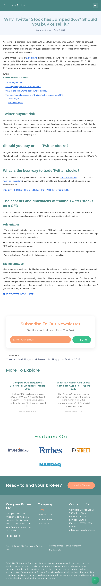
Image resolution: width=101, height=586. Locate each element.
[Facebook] (11, 536)
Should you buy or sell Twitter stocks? (23, 86)
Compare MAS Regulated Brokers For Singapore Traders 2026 (27, 385)
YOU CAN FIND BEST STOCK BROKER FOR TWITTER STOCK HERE (36, 190)
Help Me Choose (81, 485)
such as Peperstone (13, 181)
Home (41, 510)
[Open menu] (95, 5)
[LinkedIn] (7, 536)
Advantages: (14, 98)
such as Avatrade (68, 177)
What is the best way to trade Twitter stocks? (26, 91)
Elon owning (32, 58)
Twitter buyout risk (13, 82)
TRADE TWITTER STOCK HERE (18, 294)
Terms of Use (45, 514)
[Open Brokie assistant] (95, 580)
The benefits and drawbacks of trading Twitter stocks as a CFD (34, 95)
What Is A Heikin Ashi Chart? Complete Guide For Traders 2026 (73, 385)
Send (81, 339)
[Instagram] (15, 536)
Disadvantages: (15, 103)
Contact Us (44, 523)
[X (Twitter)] (20, 536)
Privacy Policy (45, 519)
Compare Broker (14, 5)
